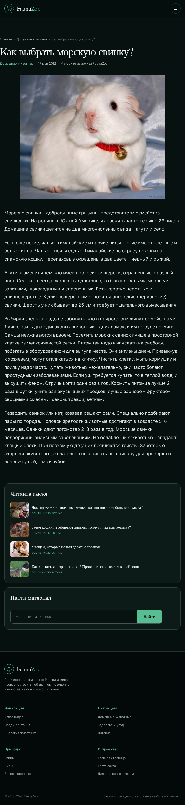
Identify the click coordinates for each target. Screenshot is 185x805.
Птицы (9, 758)
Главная (6, 39)
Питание (104, 733)
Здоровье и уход (111, 725)
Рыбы (8, 766)
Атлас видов (13, 717)
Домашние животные (32, 39)
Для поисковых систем (116, 774)
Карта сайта (107, 766)
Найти (150, 616)
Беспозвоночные (17, 774)
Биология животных (20, 733)
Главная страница (112, 758)
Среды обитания (17, 725)
